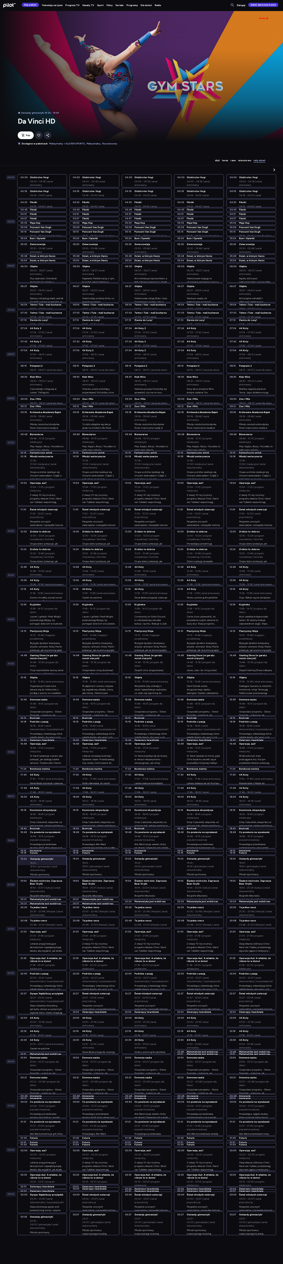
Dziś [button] (217, 160)
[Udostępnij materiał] (47, 135)
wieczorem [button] (244, 160)
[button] (274, 169)
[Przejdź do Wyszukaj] (232, 5)
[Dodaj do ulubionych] (39, 135)
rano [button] (233, 160)
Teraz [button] (225, 160)
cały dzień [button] (259, 160)
